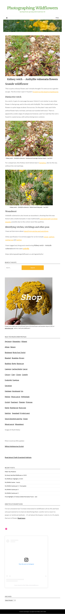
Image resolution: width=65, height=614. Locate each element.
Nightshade (25, 397)
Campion (8, 369)
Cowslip (25, 374)
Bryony (21, 358)
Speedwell (16, 413)
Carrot (25, 369)
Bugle (14, 363)
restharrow (9, 240)
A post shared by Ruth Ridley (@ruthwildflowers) (26, 585)
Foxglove (16, 380)
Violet (25, 419)
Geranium (8, 385)
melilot (19, 240)
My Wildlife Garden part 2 (12, 493)
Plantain (22, 402)
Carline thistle (17, 369)
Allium (7, 347)
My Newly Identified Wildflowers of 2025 (16, 475)
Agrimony (8, 341)
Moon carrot (15, 397)
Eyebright (8, 380)
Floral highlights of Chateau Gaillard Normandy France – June (21, 496)
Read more (21, 518)
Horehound (16, 391)
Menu (57, 17)
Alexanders (16, 341)
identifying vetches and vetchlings (36, 231)
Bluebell (8, 358)
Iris (22, 391)
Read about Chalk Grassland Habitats (18, 457)
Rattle (7, 408)
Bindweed (8, 352)
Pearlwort (14, 402)
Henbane (8, 391)
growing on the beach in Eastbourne (45, 92)
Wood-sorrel (9, 424)
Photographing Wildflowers (32, 8)
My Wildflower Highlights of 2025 (14, 478)
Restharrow (14, 408)
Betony (13, 347)
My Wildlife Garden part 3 (12, 489)
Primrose (29, 402)
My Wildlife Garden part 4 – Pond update (15, 486)
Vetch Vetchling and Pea (13, 419)
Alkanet (24, 341)
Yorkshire (42, 163)
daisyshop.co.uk (9, 328)
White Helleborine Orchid (14, 446)
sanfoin (51, 237)
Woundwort (19, 424)
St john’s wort (25, 413)
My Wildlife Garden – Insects (12, 482)
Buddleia (8, 363)
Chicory (7, 374)
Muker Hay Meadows (10, 471)
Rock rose (22, 408)
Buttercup (20, 363)
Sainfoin (8, 413)
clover (46, 237)
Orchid (7, 402)
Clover (18, 374)
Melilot (7, 397)
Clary (13, 374)
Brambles (15, 358)
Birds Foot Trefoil (19, 352)
